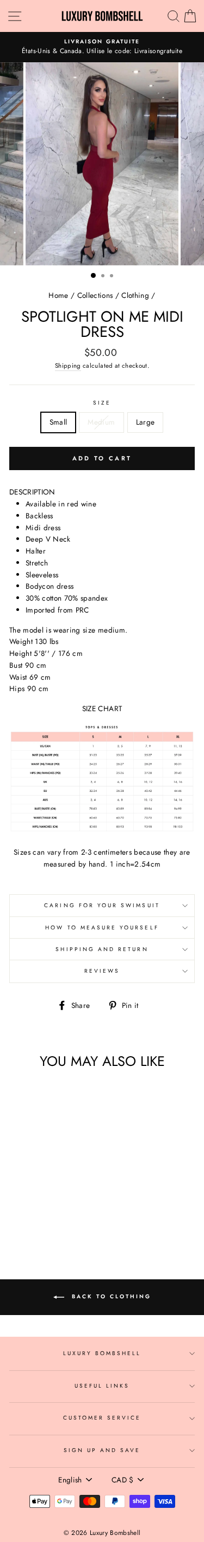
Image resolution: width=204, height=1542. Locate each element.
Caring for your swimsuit (101, 905)
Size (102, 403)
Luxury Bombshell (102, 1353)
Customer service (102, 1418)
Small (58, 422)
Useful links (102, 1386)
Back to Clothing (110, 1297)
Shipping (68, 365)
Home (58, 295)
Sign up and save (102, 1450)
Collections (95, 295)
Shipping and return (101, 949)
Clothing (135, 295)
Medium (101, 422)
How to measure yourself (101, 927)
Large (145, 422)
